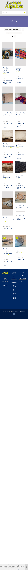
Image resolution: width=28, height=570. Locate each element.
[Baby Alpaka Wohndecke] (7, 99)
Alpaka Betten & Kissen (14, 299)
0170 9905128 (5, 284)
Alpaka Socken (14, 285)
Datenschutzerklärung (14, 569)
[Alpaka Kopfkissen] (20, 136)
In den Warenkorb (18, 82)
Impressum (22, 281)
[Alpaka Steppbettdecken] (7, 136)
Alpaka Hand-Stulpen (6, 70)
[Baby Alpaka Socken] (20, 167)
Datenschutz (22, 278)
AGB (23, 275)
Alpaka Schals (14, 293)
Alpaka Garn (14, 289)
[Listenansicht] (15, 36)
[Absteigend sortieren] (23, 29)
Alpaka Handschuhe (14, 281)
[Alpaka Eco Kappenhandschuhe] (20, 197)
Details (11, 82)
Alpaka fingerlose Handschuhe (7, 251)
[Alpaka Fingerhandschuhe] (7, 204)
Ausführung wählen (6, 83)
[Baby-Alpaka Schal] (20, 99)
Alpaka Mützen (14, 277)
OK (21, 569)
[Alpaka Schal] (20, 54)
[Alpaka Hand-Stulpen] (7, 54)
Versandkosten (8, 80)
